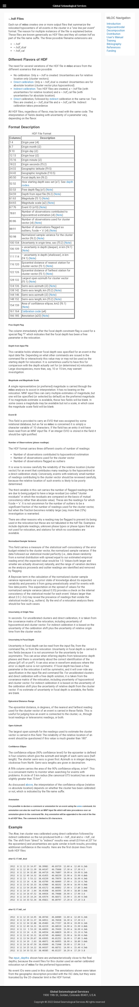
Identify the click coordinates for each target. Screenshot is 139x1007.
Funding (111, 50)
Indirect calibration (24, 88)
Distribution (113, 33)
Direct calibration (24, 82)
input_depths (21, 958)
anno (79, 806)
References (114, 47)
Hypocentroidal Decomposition (116, 29)
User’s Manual (115, 37)
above (29, 784)
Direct (17, 99)
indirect (53, 99)
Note (49, 189)
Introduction (114, 23)
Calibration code (31, 311)
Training (111, 40)
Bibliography (114, 44)
